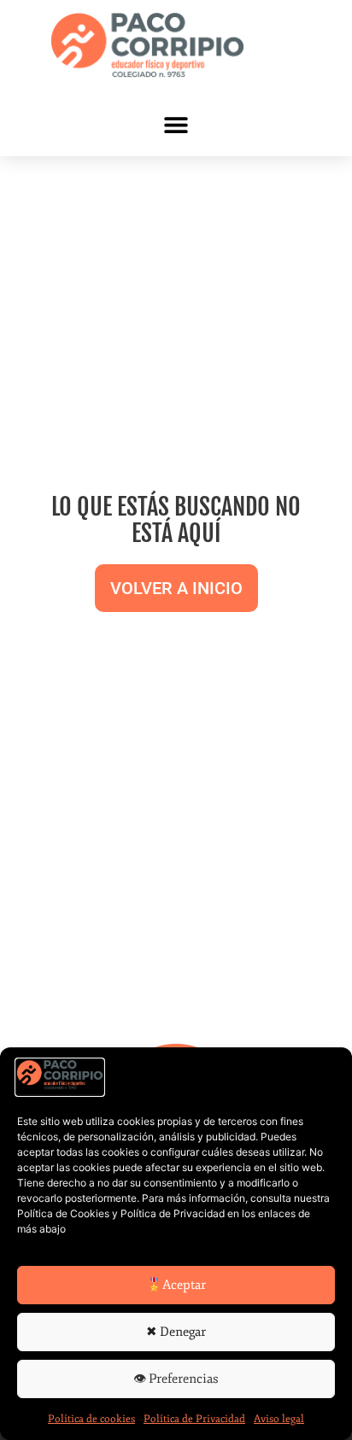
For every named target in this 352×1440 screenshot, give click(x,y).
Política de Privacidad (194, 1419)
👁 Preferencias (176, 1379)
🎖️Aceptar (176, 1285)
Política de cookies (91, 1419)
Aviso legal (279, 1419)
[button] (176, 124)
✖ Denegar (176, 1332)
